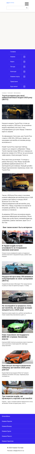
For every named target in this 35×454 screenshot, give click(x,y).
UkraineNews (6, 416)
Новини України (7, 421)
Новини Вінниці (7, 426)
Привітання (14, 81)
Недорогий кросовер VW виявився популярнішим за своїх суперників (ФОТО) (17, 278)
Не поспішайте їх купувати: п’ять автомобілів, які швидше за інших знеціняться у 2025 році (17, 308)
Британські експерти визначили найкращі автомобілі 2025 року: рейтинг (16, 367)
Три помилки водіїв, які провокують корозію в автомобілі (17, 397)
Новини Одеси (6, 431)
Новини (12, 56)
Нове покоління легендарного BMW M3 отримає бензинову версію (15, 337)
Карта (12, 61)
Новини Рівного (7, 436)
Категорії (13, 71)
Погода (12, 66)
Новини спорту (15, 76)
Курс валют (14, 86)
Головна (13, 51)
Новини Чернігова (7, 441)
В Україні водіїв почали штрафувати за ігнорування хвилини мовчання (14, 248)
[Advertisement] (17, 30)
